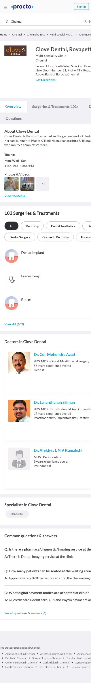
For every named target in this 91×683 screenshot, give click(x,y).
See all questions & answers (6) (25, 613)
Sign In (81, 6)
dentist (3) (17, 513)
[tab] (13, 106)
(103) (55, 106)
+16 (42, 184)
